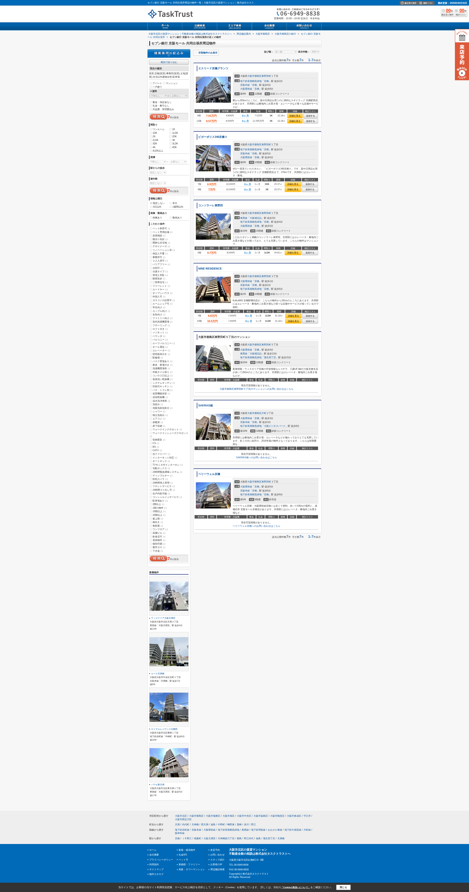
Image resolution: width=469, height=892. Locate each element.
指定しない (159, 203)
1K (173, 129)
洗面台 (158, 404)
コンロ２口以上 (162, 375)
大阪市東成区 (294, 815)
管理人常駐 (160, 275)
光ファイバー (161, 454)
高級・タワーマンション (192, 869)
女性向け (159, 314)
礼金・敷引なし (161, 105)
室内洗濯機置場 (162, 321)
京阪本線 (245, 85)
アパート (157, 83)
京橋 (266, 81)
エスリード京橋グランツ (213, 68)
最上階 (158, 518)
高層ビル (159, 533)
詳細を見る (294, 116)
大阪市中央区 (244, 815)
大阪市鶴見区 (277, 815)
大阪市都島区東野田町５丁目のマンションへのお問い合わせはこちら (256, 389)
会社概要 (154, 854)
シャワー (159, 411)
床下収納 (159, 426)
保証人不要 (160, 253)
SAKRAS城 (205, 405)
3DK (155, 143)
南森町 (197, 838)
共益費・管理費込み (163, 109)
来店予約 (215, 850)
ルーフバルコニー (164, 343)
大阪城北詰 (256, 218)
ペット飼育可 (161, 228)
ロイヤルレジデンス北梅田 (164, 729)
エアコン (159, 418)
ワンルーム (159, 129)
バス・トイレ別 (162, 390)
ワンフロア (160, 529)
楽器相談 (159, 235)
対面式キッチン (162, 386)
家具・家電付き (162, 365)
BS (156, 446)
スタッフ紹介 (217, 859)
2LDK (155, 140)
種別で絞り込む (169, 62)
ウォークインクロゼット (167, 429)
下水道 (158, 551)
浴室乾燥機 (160, 397)
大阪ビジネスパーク (274, 426)
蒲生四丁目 (270, 357)
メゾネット (160, 332)
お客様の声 (216, 864)
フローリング (161, 325)
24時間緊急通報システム (167, 472)
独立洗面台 (160, 415)
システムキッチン (164, 383)
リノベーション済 (164, 250)
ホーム (152, 850)
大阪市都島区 (254, 76)
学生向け (159, 307)
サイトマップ (156, 869)
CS (156, 443)
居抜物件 (159, 540)
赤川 (246, 824)
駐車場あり (160, 500)
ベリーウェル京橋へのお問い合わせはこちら (256, 526)
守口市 (307, 815)
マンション (172, 83)
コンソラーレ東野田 (210, 205)
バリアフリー (161, 264)
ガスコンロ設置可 (164, 300)
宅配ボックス (161, 468)
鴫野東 (230, 824)
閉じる (343, 887)
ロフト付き (160, 329)
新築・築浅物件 (187, 850)
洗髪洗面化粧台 (162, 408)
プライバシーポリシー (161, 859)
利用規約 (154, 864)
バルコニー (160, 339)
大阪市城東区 (213, 815)
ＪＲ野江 (187, 838)
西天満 (204, 824)
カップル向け (161, 311)
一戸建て (157, 87)
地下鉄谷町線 (182, 829)
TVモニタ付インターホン (168, 464)
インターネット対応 (165, 457)
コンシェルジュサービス (167, 497)
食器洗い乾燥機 (162, 379)
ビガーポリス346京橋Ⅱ (212, 136)
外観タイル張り (162, 372)
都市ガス (159, 547)
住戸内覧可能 (161, 493)
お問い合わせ (217, 854)
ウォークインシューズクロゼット (169, 435)
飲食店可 (159, 536)
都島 (239, 838)
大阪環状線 (246, 88)
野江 (253, 824)
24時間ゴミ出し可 (164, 490)
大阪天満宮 (209, 838)
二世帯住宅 (160, 282)
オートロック (161, 461)
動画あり (177, 217)
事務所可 (159, 257)
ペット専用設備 (162, 232)
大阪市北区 (181, 815)
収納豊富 (159, 439)
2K (154, 136)
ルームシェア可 (162, 303)
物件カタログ (156, 874)
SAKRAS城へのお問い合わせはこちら (256, 457)
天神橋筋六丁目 (226, 838)
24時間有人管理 (163, 482)
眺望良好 (159, 278)
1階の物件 (160, 507)
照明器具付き (161, 354)
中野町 (221, 824)
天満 (177, 824)
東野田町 (266, 76)
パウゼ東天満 (157, 784)
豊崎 (239, 824)
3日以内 (157, 206)
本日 (174, 203)
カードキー (160, 289)
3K (173, 140)
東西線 (243, 218)
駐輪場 (158, 357)
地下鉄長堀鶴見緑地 (251, 81)
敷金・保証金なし (162, 102)
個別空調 (159, 543)
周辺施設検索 (217, 869)
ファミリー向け (162, 318)
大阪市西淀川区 (183, 819)
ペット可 (183, 859)
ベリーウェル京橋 (209, 474)
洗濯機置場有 (161, 368)
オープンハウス (162, 293)
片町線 (307, 829)
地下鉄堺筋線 (258, 829)
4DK (174, 147)
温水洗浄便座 (161, 400)
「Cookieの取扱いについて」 (295, 887)
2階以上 (158, 504)
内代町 (185, 824)
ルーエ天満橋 (157, 673)
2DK (174, 136)
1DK (155, 133)
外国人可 (159, 296)
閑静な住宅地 (161, 242)
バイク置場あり (162, 361)
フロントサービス (164, 486)
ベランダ (159, 336)
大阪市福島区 (261, 815)
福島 (213, 824)
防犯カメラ (160, 479)
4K (154, 147)
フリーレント (161, 286)
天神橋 (195, 824)
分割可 (158, 268)
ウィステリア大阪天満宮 (163, 618)
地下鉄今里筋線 (293, 829)
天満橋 (281, 838)
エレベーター (161, 350)
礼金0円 (183, 854)
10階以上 (159, 511)
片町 (264, 413)
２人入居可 (160, 260)
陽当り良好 (160, 239)
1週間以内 (177, 206)
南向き (158, 522)
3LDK (175, 143)
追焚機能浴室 (161, 393)
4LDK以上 (158, 150)
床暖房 (158, 422)
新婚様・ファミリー (189, 864)
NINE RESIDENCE (210, 268)
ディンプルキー (162, 475)
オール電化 (160, 347)
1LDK (175, 133)
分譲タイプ (160, 271)
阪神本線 (179, 833)
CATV (157, 450)
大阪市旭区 (228, 815)
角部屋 (158, 525)
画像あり (157, 217)
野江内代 (249, 838)
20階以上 (159, 515)
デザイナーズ (161, 246)
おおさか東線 (275, 829)
